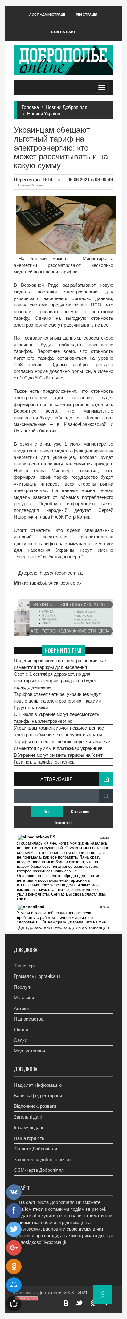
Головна (30, 107)
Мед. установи (29, 1050)
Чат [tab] (47, 811)
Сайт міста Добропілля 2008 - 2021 (51, 1292)
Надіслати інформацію (38, 1085)
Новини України (43, 113)
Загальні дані (28, 1117)
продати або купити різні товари (47, 1215)
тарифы (37, 582)
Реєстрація (86, 14)
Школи (21, 1029)
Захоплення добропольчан (42, 1159)
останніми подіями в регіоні (76, 1209)
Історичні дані (28, 1127)
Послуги (22, 987)
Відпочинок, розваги (35, 1106)
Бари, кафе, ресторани (38, 1095)
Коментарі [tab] (63, 823)
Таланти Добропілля (35, 1148)
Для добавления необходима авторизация (63, 927)
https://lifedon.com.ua (61, 573)
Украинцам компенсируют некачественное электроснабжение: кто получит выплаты (59, 731)
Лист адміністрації (47, 14)
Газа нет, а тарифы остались (44, 761)
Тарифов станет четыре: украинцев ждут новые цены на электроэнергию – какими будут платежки (57, 701)
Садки (20, 1040)
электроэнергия (65, 582)
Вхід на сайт (63, 32)
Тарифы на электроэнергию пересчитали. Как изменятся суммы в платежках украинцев (62, 745)
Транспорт (25, 965)
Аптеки (21, 1008)
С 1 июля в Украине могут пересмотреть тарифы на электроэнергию (56, 717)
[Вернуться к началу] (102, 1294)
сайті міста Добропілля (50, 1202)
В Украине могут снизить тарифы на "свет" (59, 755)
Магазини (24, 997)
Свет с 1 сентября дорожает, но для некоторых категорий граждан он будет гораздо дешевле (55, 680)
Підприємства (28, 1018)
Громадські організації (37, 976)
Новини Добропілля (66, 107)
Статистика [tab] (80, 811)
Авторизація (56, 779)
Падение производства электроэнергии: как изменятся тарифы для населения (60, 664)
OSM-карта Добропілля (39, 1170)
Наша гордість (29, 1138)
